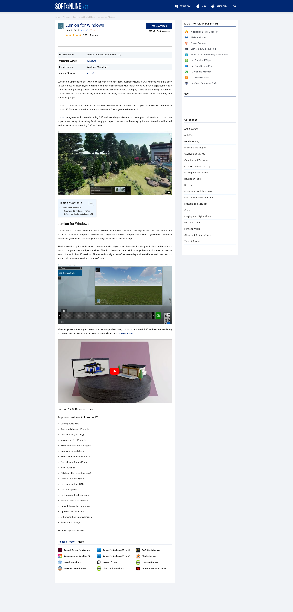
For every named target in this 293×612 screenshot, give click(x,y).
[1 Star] (66, 35)
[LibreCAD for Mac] (138, 562)
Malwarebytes (198, 37)
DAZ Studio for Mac (151, 550)
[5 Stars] (80, 35)
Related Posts (66, 541)
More (81, 541)
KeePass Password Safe (204, 83)
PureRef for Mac (110, 562)
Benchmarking (191, 141)
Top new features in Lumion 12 (79, 214)
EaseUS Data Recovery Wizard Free (209, 54)
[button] (234, 6)
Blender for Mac (149, 556)
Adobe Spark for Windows (154, 568)
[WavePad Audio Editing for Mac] (186, 49)
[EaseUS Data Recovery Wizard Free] (186, 54)
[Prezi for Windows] (60, 562)
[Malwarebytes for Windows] (186, 37)
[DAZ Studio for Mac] (138, 550)
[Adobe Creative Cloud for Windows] (60, 556)
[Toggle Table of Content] (89, 203)
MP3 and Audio (192, 228)
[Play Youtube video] (115, 371)
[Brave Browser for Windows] (186, 43)
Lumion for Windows (71, 207)
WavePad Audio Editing (203, 48)
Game (187, 210)
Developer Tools (192, 178)
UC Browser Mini (200, 77)
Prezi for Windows (72, 562)
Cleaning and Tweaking (196, 160)
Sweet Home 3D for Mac (75, 568)
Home (57, 17)
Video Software (192, 241)
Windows (66, 17)
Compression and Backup (197, 166)
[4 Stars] (76, 35)
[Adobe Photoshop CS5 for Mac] (99, 550)
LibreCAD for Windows (113, 568)
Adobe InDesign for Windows (77, 550)
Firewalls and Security (195, 203)
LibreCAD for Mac (150, 562)
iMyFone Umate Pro (201, 66)
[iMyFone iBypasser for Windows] (186, 71)
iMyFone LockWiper (201, 60)
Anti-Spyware (191, 128)
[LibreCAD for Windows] (99, 568)
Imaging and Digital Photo (84, 17)
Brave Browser (198, 43)
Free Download (158, 26)
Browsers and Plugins (195, 147)
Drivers (188, 185)
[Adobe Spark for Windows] (138, 568)
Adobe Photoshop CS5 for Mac (117, 550)
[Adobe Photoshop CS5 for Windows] (99, 556)
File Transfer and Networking (199, 197)
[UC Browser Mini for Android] (186, 77)
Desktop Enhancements (196, 172)
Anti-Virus (189, 135)
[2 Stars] (70, 35)
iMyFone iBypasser (201, 71)
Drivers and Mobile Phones (198, 191)
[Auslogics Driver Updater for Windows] (186, 31)
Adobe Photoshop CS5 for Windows (119, 556)
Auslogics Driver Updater (204, 31)
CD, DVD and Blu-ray (194, 153)
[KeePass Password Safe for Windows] (186, 83)
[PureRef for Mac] (99, 562)
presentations (126, 333)
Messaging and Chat (194, 222)
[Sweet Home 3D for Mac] (60, 568)
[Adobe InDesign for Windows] (60, 550)
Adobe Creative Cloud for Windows (80, 556)
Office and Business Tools (197, 235)
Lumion (61, 117)
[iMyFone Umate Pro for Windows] (186, 66)
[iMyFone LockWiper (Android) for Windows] (186, 60)
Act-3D (84, 30)
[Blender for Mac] (138, 556)
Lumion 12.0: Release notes (78, 211)
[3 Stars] (73, 35)
